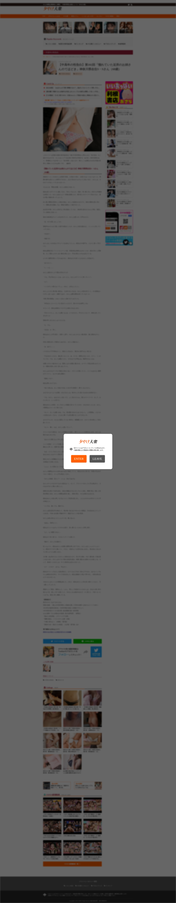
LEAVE (97, 458)
